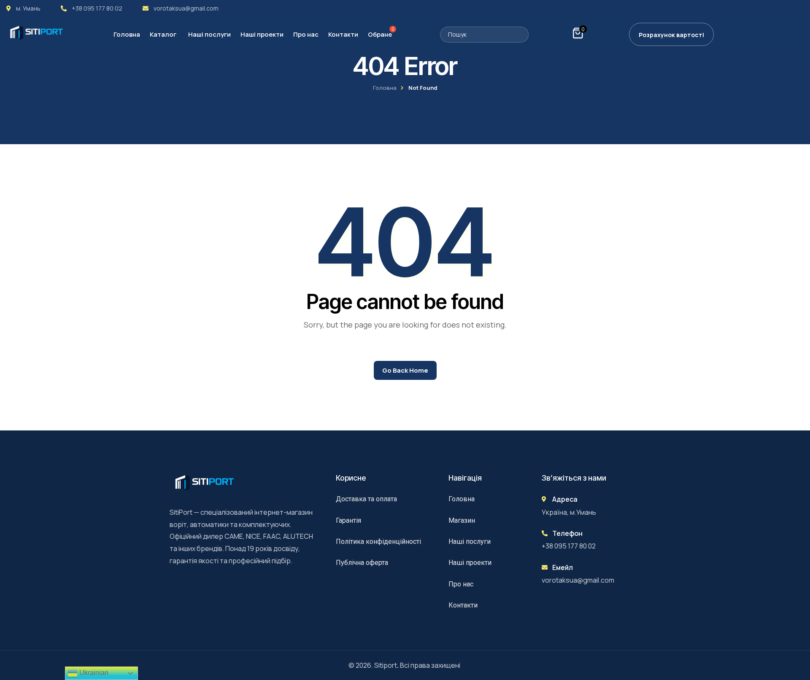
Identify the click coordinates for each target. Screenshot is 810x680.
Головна (385, 87)
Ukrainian (93, 672)
